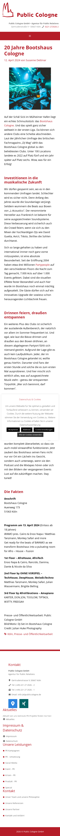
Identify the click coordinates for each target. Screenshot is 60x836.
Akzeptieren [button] (13, 429)
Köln (10, 634)
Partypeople (43, 264)
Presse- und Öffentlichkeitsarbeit (33, 634)
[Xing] (23, 703)
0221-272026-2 (52, 26)
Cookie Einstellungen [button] (44, 429)
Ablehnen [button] (27, 429)
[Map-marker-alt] (12, 703)
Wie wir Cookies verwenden (30, 434)
